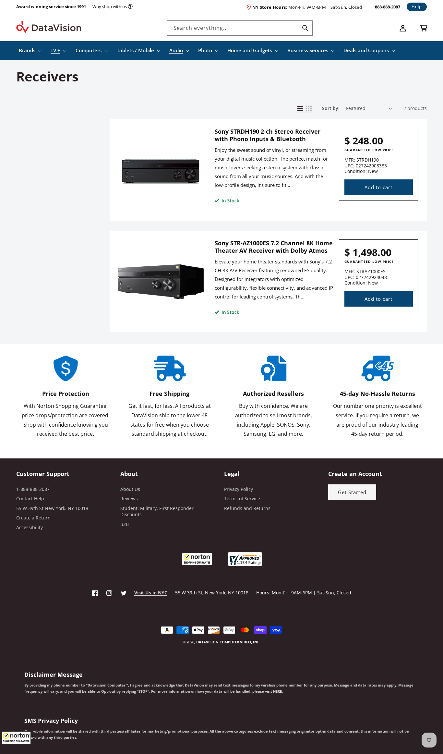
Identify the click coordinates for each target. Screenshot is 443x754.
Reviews (129, 498)
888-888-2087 (387, 7)
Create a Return (33, 518)
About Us (130, 489)
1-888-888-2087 (33, 489)
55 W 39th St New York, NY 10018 (52, 508)
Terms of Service (242, 498)
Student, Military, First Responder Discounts (157, 511)
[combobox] (239, 28)
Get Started (352, 492)
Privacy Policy (238, 489)
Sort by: (331, 108)
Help (417, 6)
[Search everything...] (305, 28)
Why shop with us (109, 6)
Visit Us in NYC (150, 593)
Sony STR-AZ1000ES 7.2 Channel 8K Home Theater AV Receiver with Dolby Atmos (274, 246)
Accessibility (29, 527)
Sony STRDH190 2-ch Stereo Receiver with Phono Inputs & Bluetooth (267, 135)
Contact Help (30, 498)
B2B (124, 524)
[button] (18, 737)
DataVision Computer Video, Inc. (228, 641)
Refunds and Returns (247, 508)
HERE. (278, 691)
